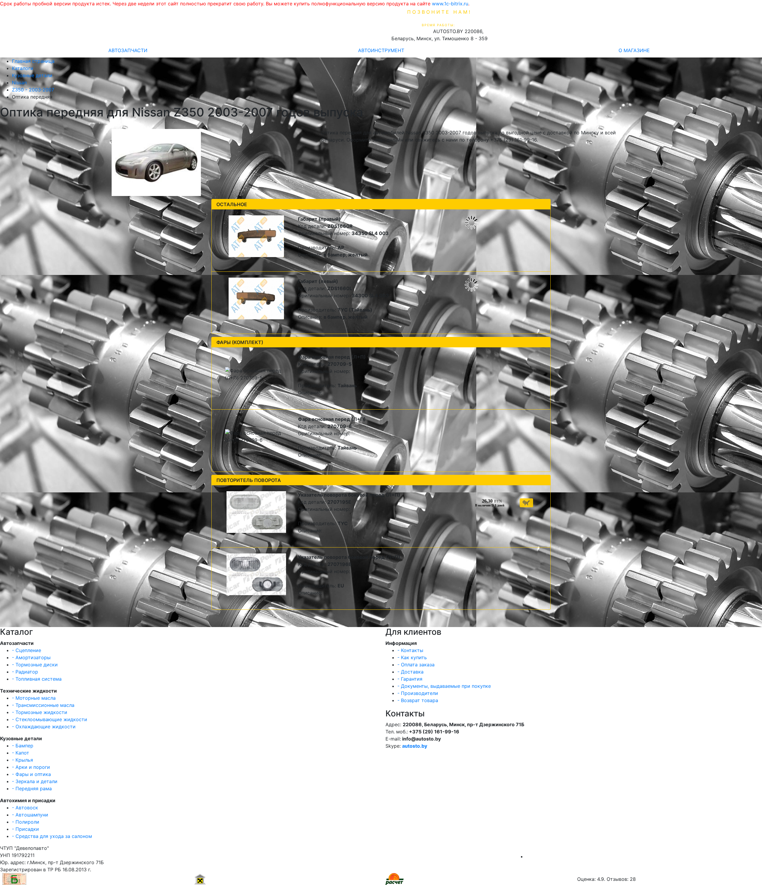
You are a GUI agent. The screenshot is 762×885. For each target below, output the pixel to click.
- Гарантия (409, 679)
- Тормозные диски (35, 665)
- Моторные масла (34, 698)
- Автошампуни (30, 815)
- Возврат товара (417, 700)
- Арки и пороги (31, 767)
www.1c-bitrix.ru (450, 4)
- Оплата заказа (416, 665)
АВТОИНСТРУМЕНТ (381, 50)
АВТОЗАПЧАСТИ (127, 50)
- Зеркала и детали (34, 781)
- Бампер (22, 746)
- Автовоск (25, 808)
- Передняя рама (32, 788)
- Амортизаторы (31, 657)
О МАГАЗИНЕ (634, 50)
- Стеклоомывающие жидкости (49, 719)
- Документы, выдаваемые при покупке (444, 686)
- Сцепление (26, 650)
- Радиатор (25, 672)
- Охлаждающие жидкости (44, 727)
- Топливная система (37, 679)
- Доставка (410, 672)
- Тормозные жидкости (39, 712)
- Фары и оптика (31, 774)
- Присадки (25, 829)
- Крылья (22, 760)
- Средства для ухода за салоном (52, 836)
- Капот (20, 753)
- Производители (417, 693)
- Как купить (412, 657)
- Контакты (410, 650)
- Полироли (25, 822)
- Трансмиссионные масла (43, 705)
